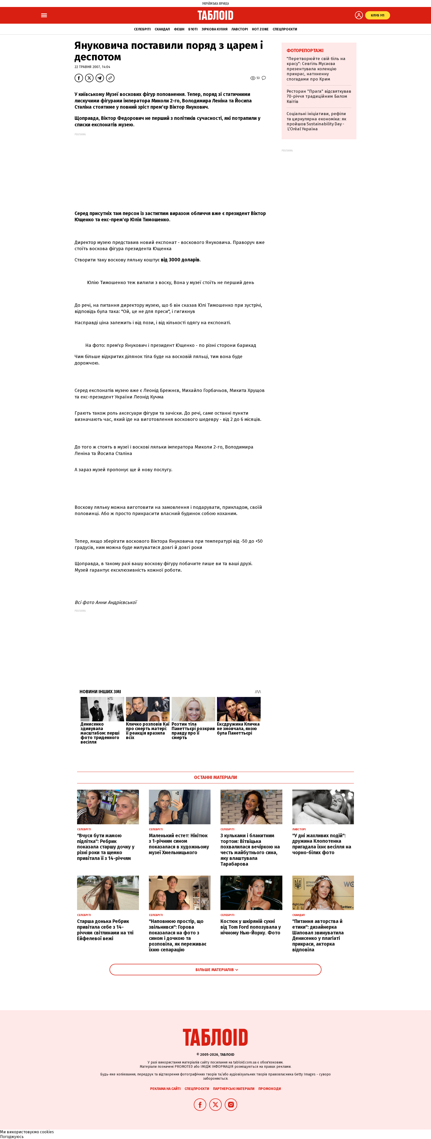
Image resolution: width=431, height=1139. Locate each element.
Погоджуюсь (12, 1136)
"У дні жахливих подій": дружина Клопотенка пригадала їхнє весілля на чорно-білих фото (321, 844)
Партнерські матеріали (233, 1089)
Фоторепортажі (305, 50)
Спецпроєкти (285, 29)
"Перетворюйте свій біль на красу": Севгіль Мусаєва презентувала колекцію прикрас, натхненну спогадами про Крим (316, 69)
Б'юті (193, 29)
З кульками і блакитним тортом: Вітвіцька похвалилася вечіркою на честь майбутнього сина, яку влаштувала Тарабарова (250, 850)
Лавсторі (239, 29)
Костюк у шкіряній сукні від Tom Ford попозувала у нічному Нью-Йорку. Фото (250, 927)
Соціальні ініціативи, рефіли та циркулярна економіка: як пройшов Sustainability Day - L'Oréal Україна (316, 121)
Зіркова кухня (214, 29)
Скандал (162, 29)
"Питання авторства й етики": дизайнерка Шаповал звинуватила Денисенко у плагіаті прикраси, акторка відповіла (318, 935)
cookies (47, 1132)
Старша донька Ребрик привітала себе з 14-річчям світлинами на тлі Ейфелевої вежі (105, 929)
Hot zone (260, 29)
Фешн (179, 29)
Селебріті (142, 29)
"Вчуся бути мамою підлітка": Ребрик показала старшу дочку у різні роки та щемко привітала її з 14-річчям (105, 847)
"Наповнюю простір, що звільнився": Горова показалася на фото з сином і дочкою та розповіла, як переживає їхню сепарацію (177, 935)
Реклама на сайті (165, 1089)
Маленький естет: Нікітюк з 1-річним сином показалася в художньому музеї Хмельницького (179, 844)
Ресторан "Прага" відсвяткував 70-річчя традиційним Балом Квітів (319, 96)
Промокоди (269, 1089)
